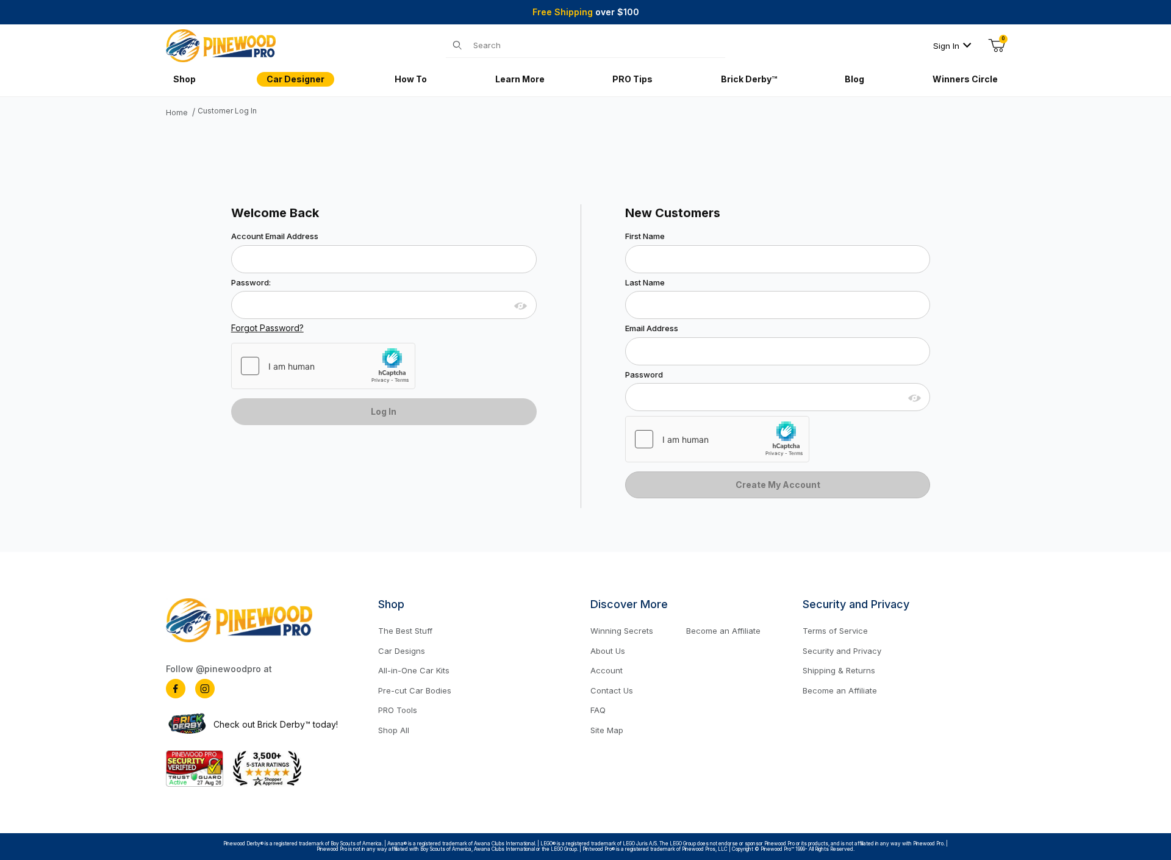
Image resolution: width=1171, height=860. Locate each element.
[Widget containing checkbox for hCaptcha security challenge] (323, 366)
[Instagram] (205, 688)
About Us (607, 651)
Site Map (606, 730)
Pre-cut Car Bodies (414, 690)
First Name (645, 236)
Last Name (645, 282)
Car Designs (401, 651)
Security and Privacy (842, 651)
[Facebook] (175, 688)
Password (644, 374)
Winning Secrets (621, 631)
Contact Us (611, 690)
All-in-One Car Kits (413, 670)
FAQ (598, 710)
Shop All (393, 730)
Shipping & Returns (839, 670)
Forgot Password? (267, 328)
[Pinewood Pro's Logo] (221, 45)
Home (177, 113)
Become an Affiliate (723, 631)
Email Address (651, 328)
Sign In (946, 46)
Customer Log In (227, 111)
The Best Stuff (405, 631)
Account (606, 670)
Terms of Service (835, 631)
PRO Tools (397, 710)
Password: (251, 282)
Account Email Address (274, 236)
